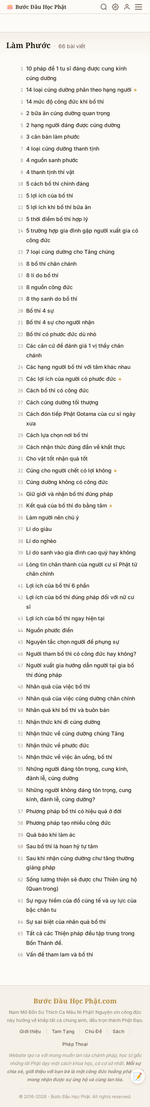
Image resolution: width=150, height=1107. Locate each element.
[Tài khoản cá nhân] (127, 7)
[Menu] (138, 7)
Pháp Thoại (75, 1044)
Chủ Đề (93, 1031)
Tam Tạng (63, 1031)
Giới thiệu (30, 1031)
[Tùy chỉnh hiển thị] (115, 7)
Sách (118, 1031)
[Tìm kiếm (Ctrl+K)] (103, 7)
